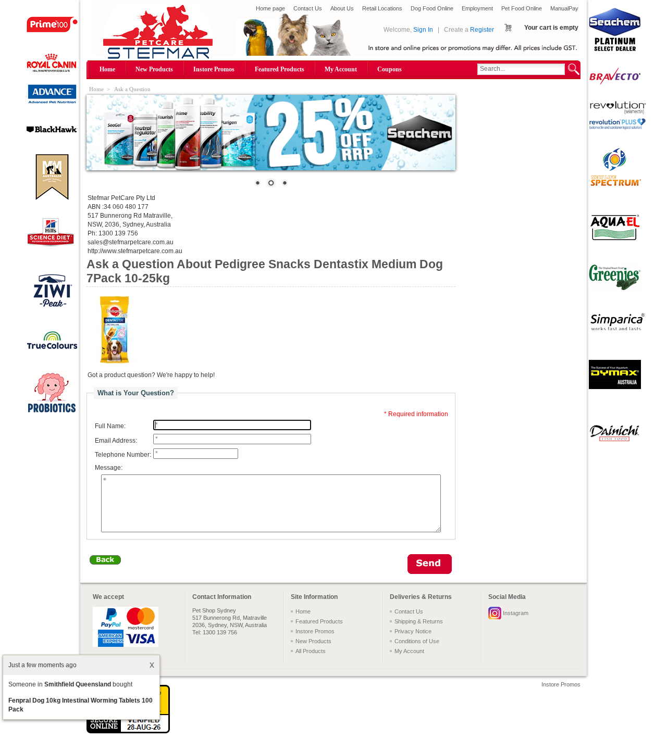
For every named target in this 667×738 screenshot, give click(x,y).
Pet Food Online (521, 8)
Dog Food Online (432, 8)
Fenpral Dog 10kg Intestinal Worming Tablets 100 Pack (80, 704)
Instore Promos (213, 69)
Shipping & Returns (418, 621)
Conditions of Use (416, 641)
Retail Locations (382, 8)
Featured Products (279, 69)
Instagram (515, 613)
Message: (108, 468)
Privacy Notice (412, 631)
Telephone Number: (123, 454)
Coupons (389, 69)
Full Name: (110, 426)
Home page (270, 8)
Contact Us (307, 8)
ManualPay (564, 8)
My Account (341, 69)
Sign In (423, 29)
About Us (342, 8)
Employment (477, 8)
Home (107, 69)
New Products (154, 69)
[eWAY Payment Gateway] (128, 731)
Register (482, 29)
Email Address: (116, 440)
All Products (310, 651)
